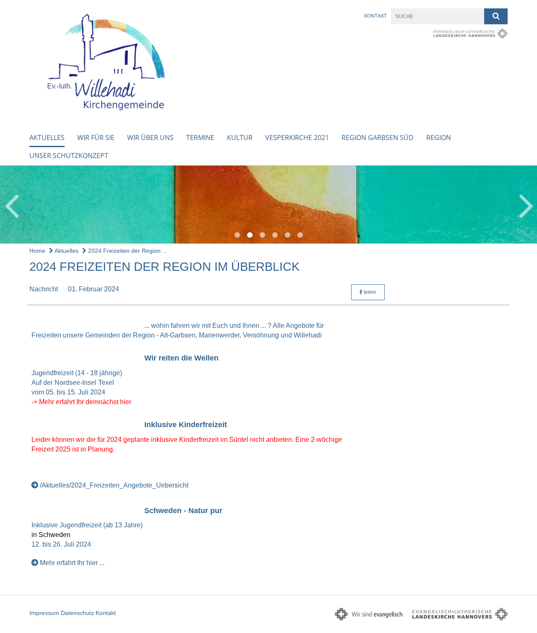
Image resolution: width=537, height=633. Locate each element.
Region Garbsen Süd (377, 137)
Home (37, 250)
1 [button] (237, 235)
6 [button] (300, 235)
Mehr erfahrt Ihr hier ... (72, 562)
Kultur (240, 137)
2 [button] (249, 235)
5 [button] (287, 235)
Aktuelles (47, 137)
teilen (369, 292)
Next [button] (526, 205)
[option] (268, 205)
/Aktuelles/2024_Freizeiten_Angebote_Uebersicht (114, 485)
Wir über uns (150, 137)
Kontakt (375, 15)
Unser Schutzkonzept (68, 155)
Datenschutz (77, 613)
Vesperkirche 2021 (297, 137)
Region (438, 137)
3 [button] (262, 235)
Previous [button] (11, 205)
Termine (200, 137)
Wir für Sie (96, 137)
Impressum (44, 613)
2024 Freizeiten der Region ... (126, 250)
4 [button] (275, 235)
